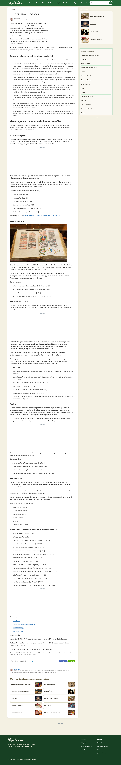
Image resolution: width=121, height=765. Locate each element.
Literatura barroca (16, 713)
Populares (83, 739)
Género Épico (57, 216)
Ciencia (37, 3)
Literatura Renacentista (43, 216)
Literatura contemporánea (52, 713)
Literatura (12, 9)
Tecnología (84, 3)
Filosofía (65, 3)
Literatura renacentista (51, 698)
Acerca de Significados (86, 746)
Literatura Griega (18, 628)
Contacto (83, 753)
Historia (31, 3)
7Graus (17, 759)
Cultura (44, 3)
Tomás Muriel (17, 669)
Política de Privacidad (102, 746)
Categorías (83, 742)
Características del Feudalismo (20, 691)
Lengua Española (74, 3)
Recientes (99, 739)
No (32, 661)
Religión (58, 3)
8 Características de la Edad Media (24, 624)
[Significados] (22, 740)
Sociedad (50, 3)
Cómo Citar (100, 742)
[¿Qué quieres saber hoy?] (110, 2)
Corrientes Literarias (17, 705)
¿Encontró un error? (102, 753)
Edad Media (16, 621)
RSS (98, 749)
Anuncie (83, 749)
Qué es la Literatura (19, 631)
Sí (28, 661)
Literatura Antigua (29, 216)
